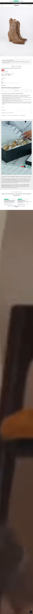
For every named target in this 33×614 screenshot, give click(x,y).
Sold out (16, 90)
